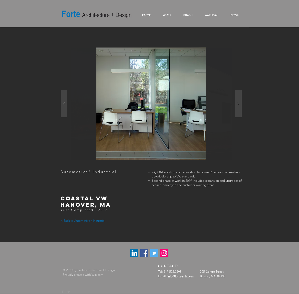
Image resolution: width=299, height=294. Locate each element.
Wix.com (97, 275)
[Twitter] (154, 253)
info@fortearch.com (180, 276)
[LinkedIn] (134, 253)
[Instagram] (164, 253)
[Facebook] (144, 253)
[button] (151, 104)
